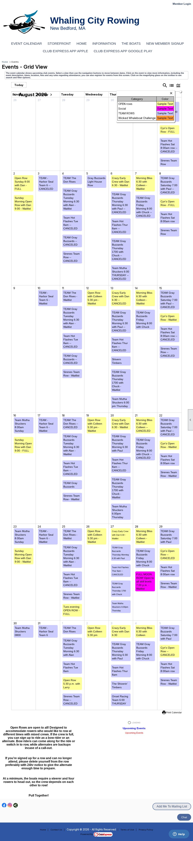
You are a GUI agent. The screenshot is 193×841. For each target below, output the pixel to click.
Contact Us (56, 829)
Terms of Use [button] (127, 829)
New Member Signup (165, 43)
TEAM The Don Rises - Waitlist (70, 296)
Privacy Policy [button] (146, 829)
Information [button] (104, 43)
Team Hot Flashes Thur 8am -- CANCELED (120, 571)
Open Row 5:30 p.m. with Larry (71, 684)
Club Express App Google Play (123, 51)
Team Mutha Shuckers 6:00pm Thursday (120, 607)
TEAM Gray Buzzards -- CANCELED (70, 241)
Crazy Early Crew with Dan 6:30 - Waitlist (120, 182)
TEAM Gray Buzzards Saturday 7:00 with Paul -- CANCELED (169, 185)
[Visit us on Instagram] (10, 805)
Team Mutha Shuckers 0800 (22, 631)
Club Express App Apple (65, 51)
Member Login (182, 3)
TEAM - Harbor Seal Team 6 (46, 631)
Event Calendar (26, 43)
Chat (184, 817)
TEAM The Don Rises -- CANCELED (70, 424)
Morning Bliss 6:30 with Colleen (144, 631)
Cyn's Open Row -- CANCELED (168, 554)
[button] (178, 85)
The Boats (131, 43)
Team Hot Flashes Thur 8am (120, 671)
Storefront (59, 43)
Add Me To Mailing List (172, 806)
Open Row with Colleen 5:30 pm (95, 631)
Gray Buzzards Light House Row (96, 182)
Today (18, 85)
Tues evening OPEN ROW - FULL (71, 610)
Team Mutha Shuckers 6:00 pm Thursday (120, 402)
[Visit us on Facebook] (4, 805)
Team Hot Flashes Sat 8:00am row (168, 218)
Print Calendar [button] (174, 712)
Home (82, 43)
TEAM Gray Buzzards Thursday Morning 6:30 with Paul (120, 443)
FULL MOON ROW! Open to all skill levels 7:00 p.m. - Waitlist (145, 581)
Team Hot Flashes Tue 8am (70, 667)
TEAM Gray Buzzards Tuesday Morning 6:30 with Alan (71, 647)
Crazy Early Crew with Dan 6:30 (120, 631)
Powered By (86, 834)
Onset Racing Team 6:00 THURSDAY (120, 700)
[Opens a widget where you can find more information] (178, 834)
